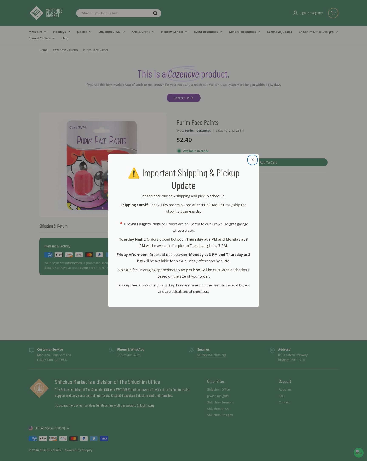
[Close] (252, 160)
